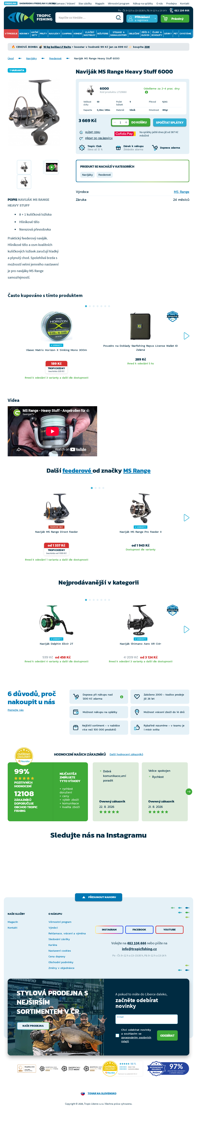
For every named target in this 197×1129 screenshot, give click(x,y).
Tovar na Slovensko (102, 1093)
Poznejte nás (16, 710)
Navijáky (54, 33)
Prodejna (171, 3)
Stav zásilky (85, 3)
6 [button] (105, 306)
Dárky (168, 33)
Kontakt (184, 3)
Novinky (24, 33)
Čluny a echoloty (157, 34)
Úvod (11, 58)
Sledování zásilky (59, 939)
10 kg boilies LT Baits (57, 47)
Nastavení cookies (59, 951)
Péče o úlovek (145, 34)
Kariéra (52, 945)
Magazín (99, 3)
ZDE (147, 47)
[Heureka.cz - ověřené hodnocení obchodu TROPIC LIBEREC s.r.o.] (122, 1068)
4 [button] (97, 306)
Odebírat (167, 1035)
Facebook (139, 930)
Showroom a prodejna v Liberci (30, 3)
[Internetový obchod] (30, 17)
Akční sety (34, 34)
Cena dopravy (56, 956)
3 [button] (94, 306)
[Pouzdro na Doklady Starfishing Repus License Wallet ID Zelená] (140, 327)
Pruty (43, 33)
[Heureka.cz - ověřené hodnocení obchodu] (23, 756)
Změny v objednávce (61, 968)
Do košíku (139, 122)
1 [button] (86, 306)
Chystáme (185, 33)
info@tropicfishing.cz (139, 948)
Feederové (55, 58)
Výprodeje (11, 33)
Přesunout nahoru (102, 897)
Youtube (169, 930)
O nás (159, 3)
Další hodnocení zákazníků (126, 754)
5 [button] (101, 306)
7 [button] (109, 306)
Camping (67, 33)
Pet (176, 33)
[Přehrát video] (52, 167)
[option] (24, 167)
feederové (78, 470)
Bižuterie (102, 33)
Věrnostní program (118, 3)
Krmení (78, 33)
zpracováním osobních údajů (136, 1039)
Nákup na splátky (143, 3)
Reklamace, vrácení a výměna (67, 933)
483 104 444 (136, 943)
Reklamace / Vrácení (63, 3)
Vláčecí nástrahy (89, 34)
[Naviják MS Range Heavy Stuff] (24, 167)
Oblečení (134, 33)
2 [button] (90, 306)
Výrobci (53, 928)
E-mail (120, 1016)
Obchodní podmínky (60, 962)
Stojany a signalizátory (118, 34)
